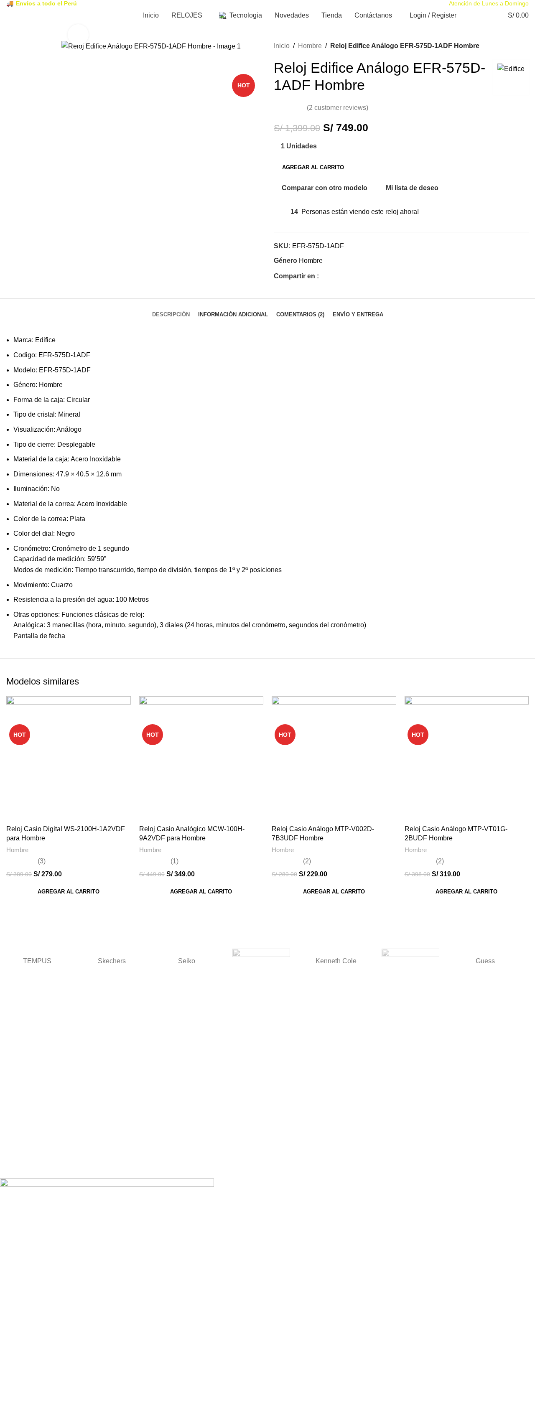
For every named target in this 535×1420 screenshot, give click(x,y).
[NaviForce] (261, 961)
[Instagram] (33, 1165)
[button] (68, 892)
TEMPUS (37, 960)
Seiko (186, 960)
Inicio (282, 45)
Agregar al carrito (313, 167)
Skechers (112, 960)
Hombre (310, 45)
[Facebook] (10, 1165)
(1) (174, 861)
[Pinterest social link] (343, 276)
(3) (42, 861)
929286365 (15, 1128)
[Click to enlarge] (78, 34)
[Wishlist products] (483, 15)
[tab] (171, 310)
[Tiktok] (55, 1165)
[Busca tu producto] (468, 15)
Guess (485, 960)
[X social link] (333, 276)
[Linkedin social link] (352, 276)
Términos (12, 1062)
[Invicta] (410, 961)
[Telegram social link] (362, 276)
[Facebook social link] (324, 276)
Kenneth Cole (336, 960)
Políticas (11, 1095)
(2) (307, 861)
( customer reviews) (337, 107)
